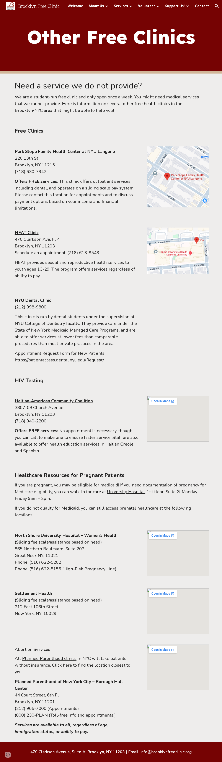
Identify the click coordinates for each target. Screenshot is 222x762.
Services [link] (121, 6)
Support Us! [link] (175, 6)
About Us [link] (96, 6)
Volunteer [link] (146, 6)
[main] (111, 37)
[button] (217, 6)
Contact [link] (202, 6)
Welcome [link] (75, 6)
